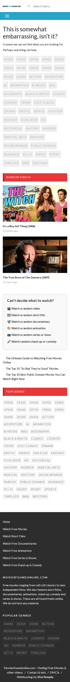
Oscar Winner (15, 145)
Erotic (24, 111)
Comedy (10, 102)
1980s (33, 68)
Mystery (37, 137)
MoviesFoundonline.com (19, 668)
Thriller (11, 163)
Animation (20, 85)
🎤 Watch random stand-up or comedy (31, 341)
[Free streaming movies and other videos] (12, 6)
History (32, 128)
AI (5, 85)
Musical (10, 474)
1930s (33, 59)
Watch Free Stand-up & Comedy (22, 565)
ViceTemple (45, 677)
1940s (46, 59)
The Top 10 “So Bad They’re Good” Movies (32, 368)
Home (6, 521)
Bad (52, 85)
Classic (59, 94)
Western (40, 163)
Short (41, 154)
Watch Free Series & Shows (19, 558)
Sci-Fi (27, 154)
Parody (10, 482)
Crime (26, 102)
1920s (21, 59)
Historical (13, 128)
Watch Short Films (14, 536)
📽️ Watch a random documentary (28, 321)
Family (39, 111)
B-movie (39, 85)
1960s (8, 68)
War (25, 163)
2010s (8, 76)
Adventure (54, 76)
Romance (11, 154)
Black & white (37, 94)
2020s (21, 76)
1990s (46, 68)
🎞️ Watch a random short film (26, 315)
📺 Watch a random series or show (29, 334)
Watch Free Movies (15, 529)
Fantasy (10, 119)
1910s (8, 59)
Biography (13, 94)
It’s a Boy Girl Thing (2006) (19, 226)
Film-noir (29, 119)
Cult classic (44, 102)
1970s (21, 68)
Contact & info (36, 672)
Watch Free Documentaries (20, 543)
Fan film (55, 111)
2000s (59, 68)
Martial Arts (15, 137)
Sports (50, 489)
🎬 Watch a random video (23, 308)
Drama (9, 111)
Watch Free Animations (17, 550)
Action (35, 76)
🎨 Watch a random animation (26, 328)
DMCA (54, 672)
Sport (55, 154)
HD (43, 119)
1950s (59, 59)
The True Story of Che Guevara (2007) (26, 277)
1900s (8, 402)
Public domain (43, 145)
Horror (49, 128)
